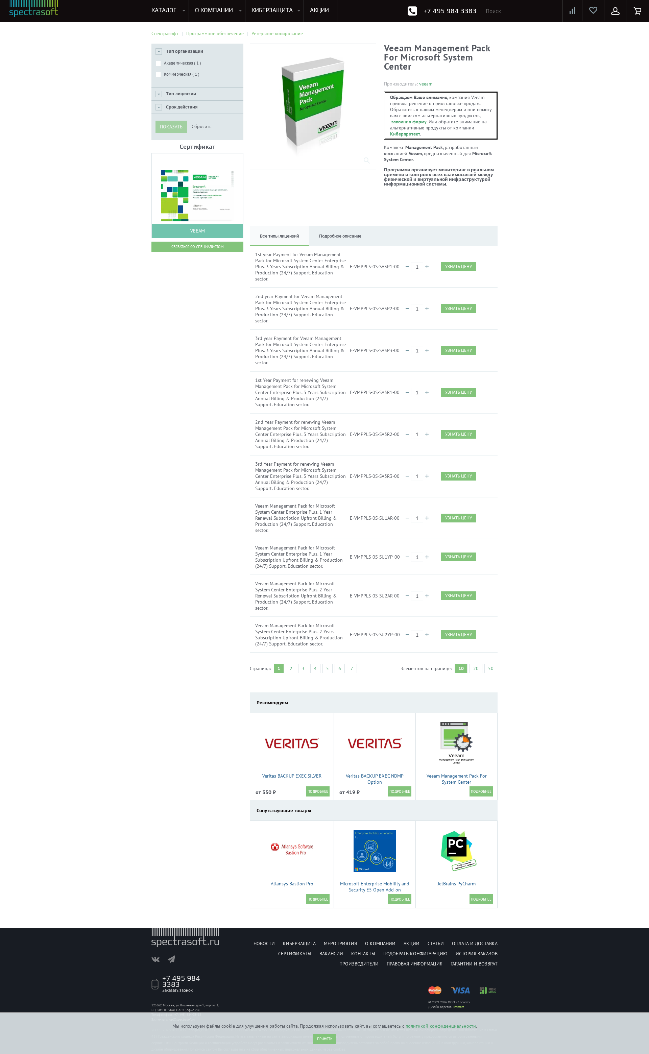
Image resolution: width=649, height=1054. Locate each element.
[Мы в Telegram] (175, 959)
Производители (359, 964)
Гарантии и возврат (474, 964)
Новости (264, 943)
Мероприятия (340, 943)
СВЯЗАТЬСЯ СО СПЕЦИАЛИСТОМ (197, 246)
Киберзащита (299, 943)
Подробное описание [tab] (340, 236)
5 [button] (327, 668)
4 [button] (315, 668)
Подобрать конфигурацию (415, 954)
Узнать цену (458, 266)
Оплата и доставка (475, 943)
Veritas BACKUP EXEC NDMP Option (375, 779)
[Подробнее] (318, 791)
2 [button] (291, 668)
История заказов (477, 954)
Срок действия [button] (182, 106)
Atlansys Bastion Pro (292, 884)
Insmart (458, 1007)
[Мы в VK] (158, 959)
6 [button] (339, 668)
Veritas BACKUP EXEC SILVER (291, 776)
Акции (411, 943)
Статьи (436, 943)
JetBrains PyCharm (457, 884)
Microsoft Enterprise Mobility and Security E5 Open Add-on (374, 887)
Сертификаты (294, 954)
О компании (380, 943)
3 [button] (303, 668)
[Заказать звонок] (412, 11)
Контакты (363, 954)
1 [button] (279, 668)
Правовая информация (414, 964)
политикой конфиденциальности (441, 1026)
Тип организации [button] (184, 51)
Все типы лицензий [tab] (279, 236)
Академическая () (182, 63)
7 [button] (352, 668)
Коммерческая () (181, 74)
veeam (425, 84)
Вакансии (331, 954)
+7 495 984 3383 (450, 11)
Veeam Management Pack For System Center (457, 779)
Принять (324, 1038)
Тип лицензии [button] (181, 93)
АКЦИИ (319, 10)
